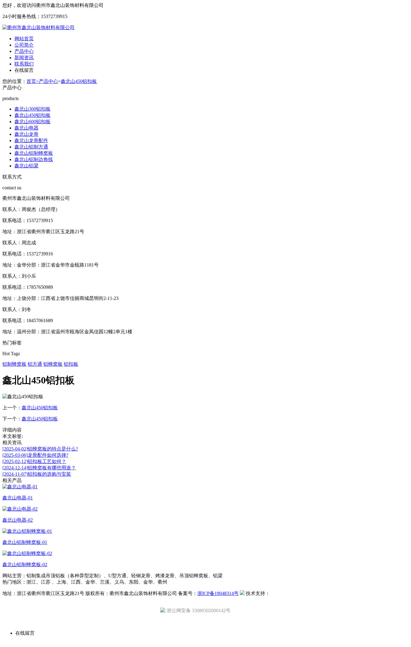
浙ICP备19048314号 (218, 593)
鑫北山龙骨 (26, 134)
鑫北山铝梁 (26, 165)
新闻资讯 (24, 57)
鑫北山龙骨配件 (31, 140)
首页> (32, 81)
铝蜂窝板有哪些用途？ (39, 467)
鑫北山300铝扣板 (32, 108)
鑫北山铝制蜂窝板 (33, 153)
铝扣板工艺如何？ (34, 461)
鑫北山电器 (26, 127)
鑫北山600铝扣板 (32, 121)
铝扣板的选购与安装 (36, 474)
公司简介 (24, 44)
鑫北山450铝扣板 (79, 81)
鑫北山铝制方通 (31, 146)
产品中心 (24, 51)
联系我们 (24, 63)
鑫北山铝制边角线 (33, 159)
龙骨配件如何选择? (35, 455)
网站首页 (24, 38)
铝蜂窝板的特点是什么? (40, 448)
